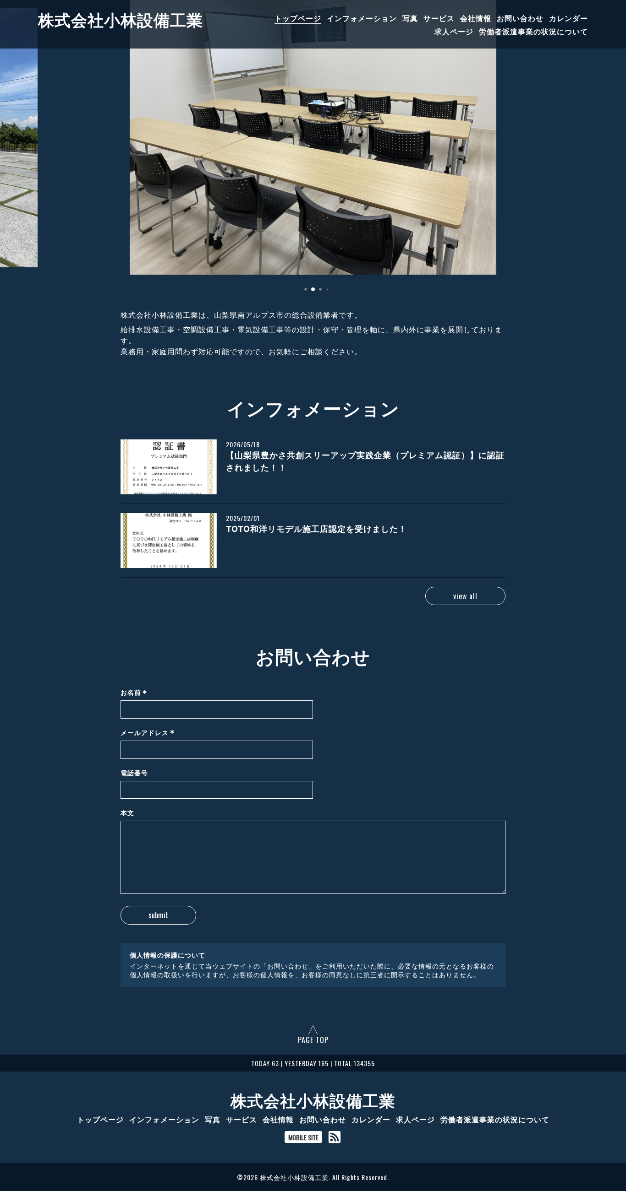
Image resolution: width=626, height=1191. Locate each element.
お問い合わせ (520, 17)
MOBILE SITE (303, 1137)
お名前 (134, 692)
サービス (439, 17)
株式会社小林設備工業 (120, 18)
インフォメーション (362, 17)
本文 (127, 813)
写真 (410, 17)
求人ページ (453, 31)
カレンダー (568, 17)
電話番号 (134, 773)
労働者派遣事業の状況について (533, 31)
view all (465, 595)
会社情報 (475, 17)
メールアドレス (148, 732)
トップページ (298, 17)
